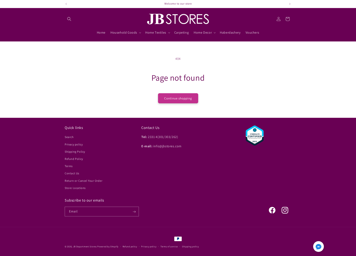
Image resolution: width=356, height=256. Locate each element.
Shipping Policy (75, 151)
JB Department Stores (85, 246)
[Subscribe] (134, 212)
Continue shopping (178, 98)
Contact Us (72, 173)
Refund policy (130, 246)
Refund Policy (74, 159)
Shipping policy (190, 246)
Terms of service (169, 246)
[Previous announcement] (66, 4)
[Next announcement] (289, 4)
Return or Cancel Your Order (83, 181)
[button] (69, 19)
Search (69, 137)
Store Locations (75, 188)
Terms (69, 166)
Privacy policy (74, 144)
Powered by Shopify (107, 246)
